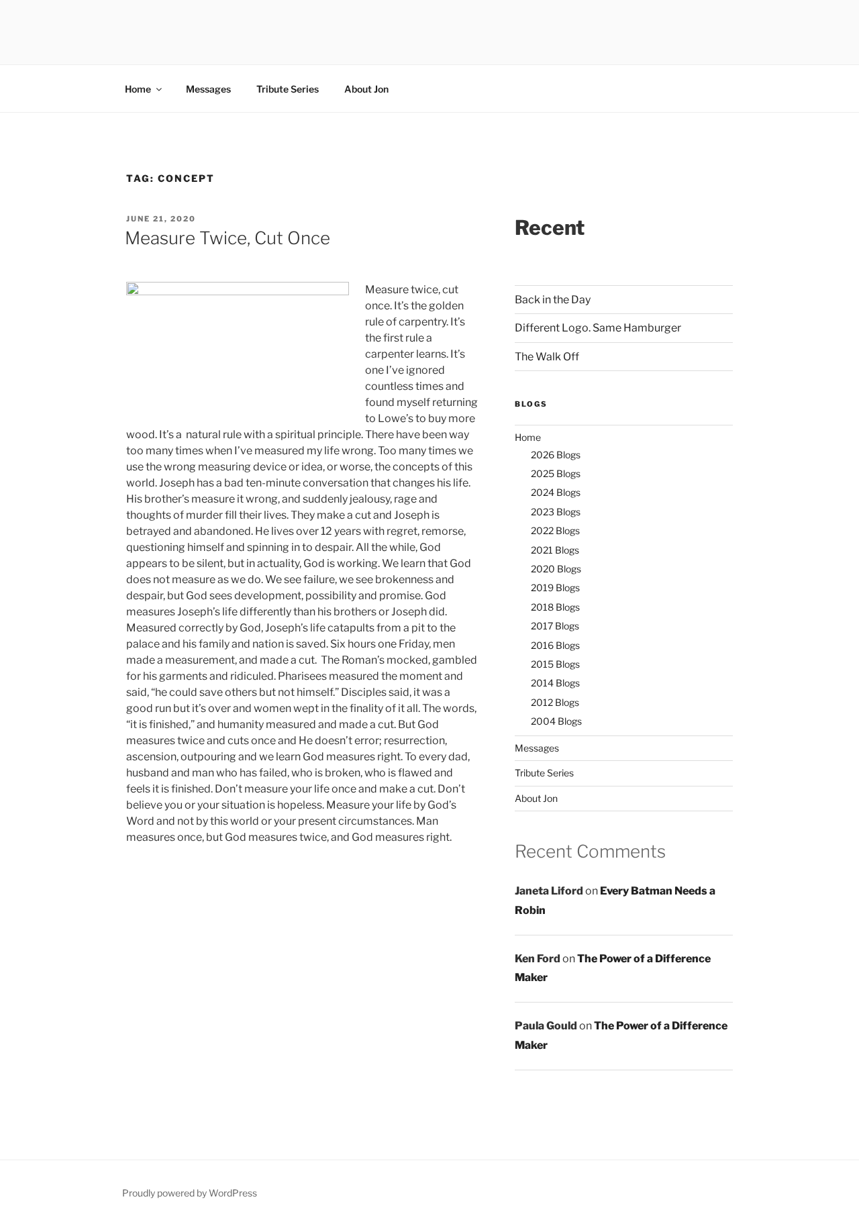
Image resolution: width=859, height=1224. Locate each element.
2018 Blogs (555, 607)
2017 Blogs (555, 625)
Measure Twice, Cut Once (227, 237)
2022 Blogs (555, 530)
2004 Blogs (556, 721)
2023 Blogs (555, 511)
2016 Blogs (555, 645)
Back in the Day (553, 299)
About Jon (366, 89)
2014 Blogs (555, 682)
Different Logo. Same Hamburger (598, 327)
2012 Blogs (555, 702)
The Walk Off (547, 356)
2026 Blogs (555, 454)
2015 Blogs (555, 664)
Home (138, 89)
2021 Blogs (555, 550)
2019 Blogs (555, 587)
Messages (208, 89)
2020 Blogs (556, 568)
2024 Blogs (555, 492)
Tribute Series (287, 89)
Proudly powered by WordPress (189, 1192)
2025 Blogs (555, 473)
